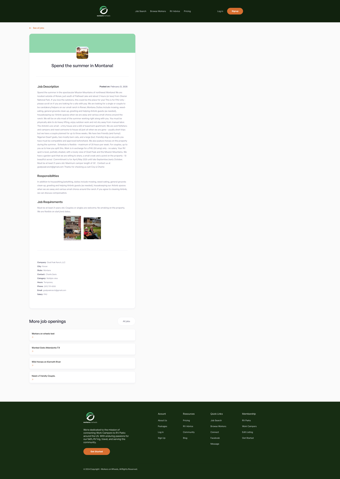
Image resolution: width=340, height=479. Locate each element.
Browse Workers (158, 11)
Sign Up (161, 438)
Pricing (187, 11)
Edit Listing (247, 432)
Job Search (140, 11)
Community (189, 432)
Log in (220, 11)
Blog (185, 438)
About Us (162, 420)
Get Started (97, 451)
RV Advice (175, 11)
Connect (215, 432)
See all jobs (36, 28)
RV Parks (246, 420)
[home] (103, 11)
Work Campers (249, 426)
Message (215, 443)
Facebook (215, 438)
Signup (235, 11)
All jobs (126, 321)
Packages (162, 426)
